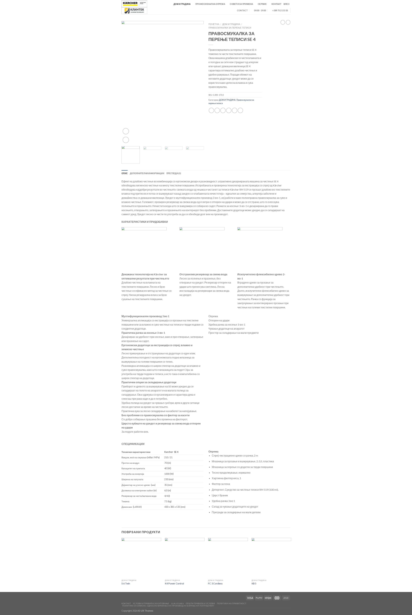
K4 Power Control (174, 583)
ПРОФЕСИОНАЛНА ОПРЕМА (210, 4)
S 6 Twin (126, 583)
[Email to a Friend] (223, 110)
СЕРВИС (262, 4)
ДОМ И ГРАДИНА (182, 4)
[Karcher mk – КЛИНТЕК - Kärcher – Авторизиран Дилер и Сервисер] (134, 7)
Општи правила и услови (200, 603)
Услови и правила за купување (151, 603)
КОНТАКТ (276, 4)
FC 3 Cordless (215, 583)
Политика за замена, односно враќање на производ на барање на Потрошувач (168, 606)
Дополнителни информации (147, 173)
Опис (125, 173)
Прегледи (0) (173, 173)
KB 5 (254, 583)
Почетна (213, 24)
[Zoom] (126, 140)
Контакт (126, 603)
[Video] (126, 131)
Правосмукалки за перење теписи (229, 27)
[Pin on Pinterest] (228, 110)
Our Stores (177, 603)
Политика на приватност (231, 603)
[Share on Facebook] (211, 110)
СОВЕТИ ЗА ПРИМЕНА (241, 4)
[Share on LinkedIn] (240, 110)
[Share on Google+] (234, 110)
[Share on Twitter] (217, 110)
